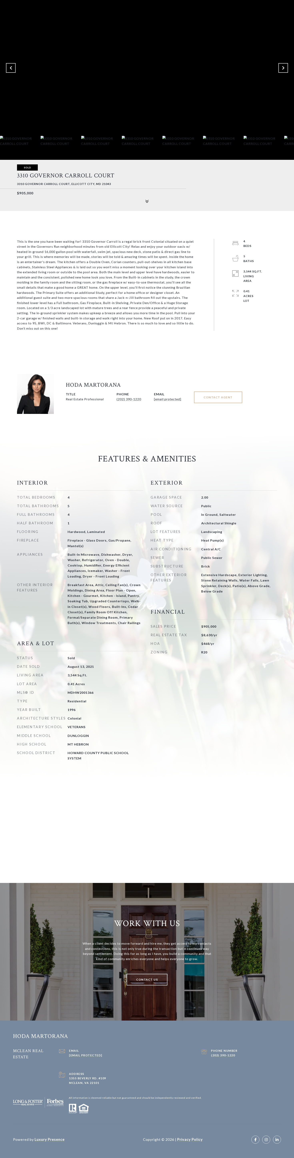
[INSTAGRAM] (266, 1140)
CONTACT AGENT (218, 397)
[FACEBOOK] (255, 1140)
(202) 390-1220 (129, 399)
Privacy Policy (190, 1139)
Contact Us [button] (147, 979)
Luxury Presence (50, 1139)
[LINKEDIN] (277, 1140)
